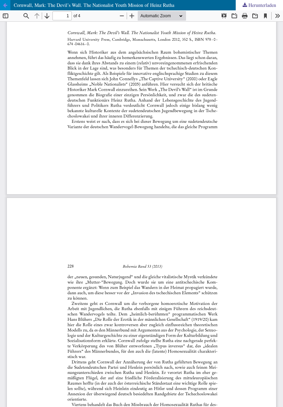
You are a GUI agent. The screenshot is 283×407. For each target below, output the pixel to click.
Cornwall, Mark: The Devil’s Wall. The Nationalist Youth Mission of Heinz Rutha (94, 5)
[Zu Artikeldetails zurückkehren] (5, 5)
